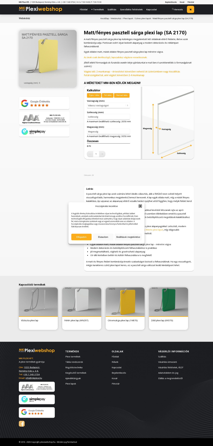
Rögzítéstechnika (73, 367)
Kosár (115, 378)
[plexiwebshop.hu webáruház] (40, 9)
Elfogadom (81, 237)
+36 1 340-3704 (31, 374)
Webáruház (24, 18)
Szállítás (162, 356)
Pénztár (116, 383)
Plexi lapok (70, 383)
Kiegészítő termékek (75, 372)
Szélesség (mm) (95, 112)
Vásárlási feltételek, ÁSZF (170, 367)
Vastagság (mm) (95, 100)
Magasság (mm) (95, 126)
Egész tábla (94, 95)
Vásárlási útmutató (167, 361)
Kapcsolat (117, 367)
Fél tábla (107, 95)
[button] (140, 206)
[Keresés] (177, 9)
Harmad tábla (121, 95)
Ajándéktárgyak (73, 378)
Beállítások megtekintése (128, 237)
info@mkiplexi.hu (34, 377)
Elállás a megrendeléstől (170, 378)
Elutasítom (103, 237)
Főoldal (115, 356)
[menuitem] (171, 2)
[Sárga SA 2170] (48, 59)
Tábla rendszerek (74, 361)
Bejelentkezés (119, 372)
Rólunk (115, 361)
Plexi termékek (72, 356)
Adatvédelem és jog (168, 372)
